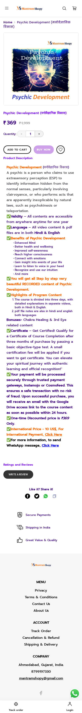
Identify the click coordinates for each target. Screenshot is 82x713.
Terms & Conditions (41, 597)
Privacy (41, 590)
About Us (41, 610)
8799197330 (41, 671)
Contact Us (41, 603)
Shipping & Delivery (41, 644)
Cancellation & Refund (41, 637)
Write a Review (18, 474)
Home (7, 22)
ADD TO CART (17, 150)
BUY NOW (44, 150)
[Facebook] (41, 693)
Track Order (41, 631)
